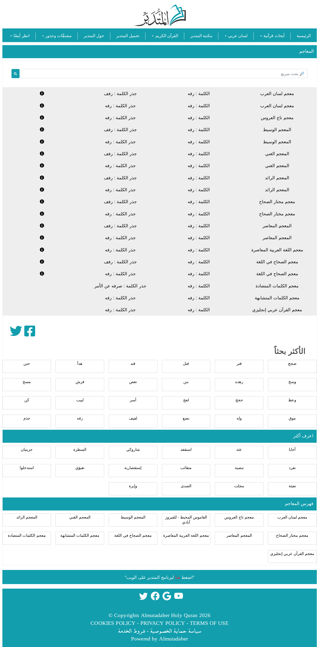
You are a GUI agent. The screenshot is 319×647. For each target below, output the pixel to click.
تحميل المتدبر (127, 35)
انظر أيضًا (20, 35)
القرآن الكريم (166, 35)
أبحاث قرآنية (273, 35)
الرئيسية (304, 35)
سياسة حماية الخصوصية (175, 630)
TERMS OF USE (209, 623)
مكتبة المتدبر (201, 35)
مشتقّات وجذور (58, 35)
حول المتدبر (94, 35)
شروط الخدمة (131, 630)
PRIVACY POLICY (162, 623)
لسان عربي (237, 35)
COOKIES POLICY (112, 623)
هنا (177, 577)
